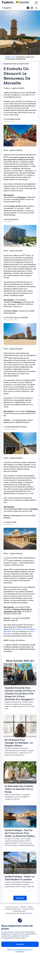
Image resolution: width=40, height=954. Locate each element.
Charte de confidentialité (12, 909)
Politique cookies (28, 909)
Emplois (30, 907)
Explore (8, 57)
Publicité (23, 907)
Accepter (20, 944)
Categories (6, 8)
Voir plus (20, 898)
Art (13, 57)
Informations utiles (19, 911)
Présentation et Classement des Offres (19, 913)
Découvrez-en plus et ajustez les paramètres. (20, 951)
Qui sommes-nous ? (12, 907)
